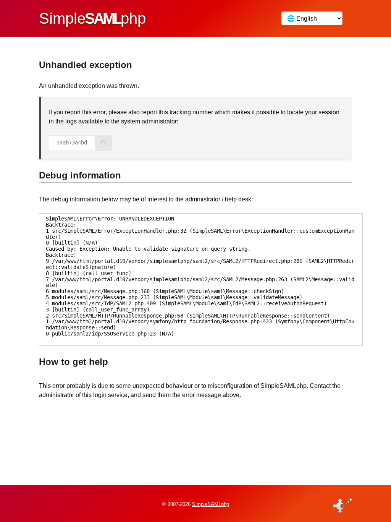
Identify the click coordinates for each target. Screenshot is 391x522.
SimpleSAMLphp (210, 504)
